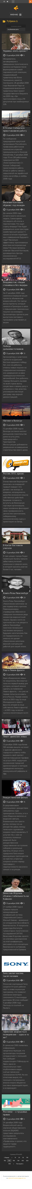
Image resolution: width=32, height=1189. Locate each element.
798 (14, 1160)
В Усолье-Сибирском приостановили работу (15, 129)
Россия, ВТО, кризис (13, 473)
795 (27, 1157)
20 (19, 1157)
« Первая (6, 1157)
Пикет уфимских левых (15, 736)
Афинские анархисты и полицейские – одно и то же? (16, 1034)
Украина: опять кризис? (15, 50)
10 (15, 1157)
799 (18, 1160)
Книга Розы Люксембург (15, 593)
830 (10, 1163)
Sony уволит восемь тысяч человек (13, 974)
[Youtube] (4, 1)
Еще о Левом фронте (13, 670)
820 (27, 1160)
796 (5, 1160)
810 (23, 1160)
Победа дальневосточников (13, 347)
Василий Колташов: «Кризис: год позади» (14, 204)
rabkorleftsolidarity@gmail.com (17, 1178)
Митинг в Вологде (12, 420)
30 (23, 1157)
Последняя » (19, 1163)
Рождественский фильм (15, 797)
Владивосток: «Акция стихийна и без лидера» (15, 283)
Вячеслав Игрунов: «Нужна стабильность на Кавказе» (16, 896)
